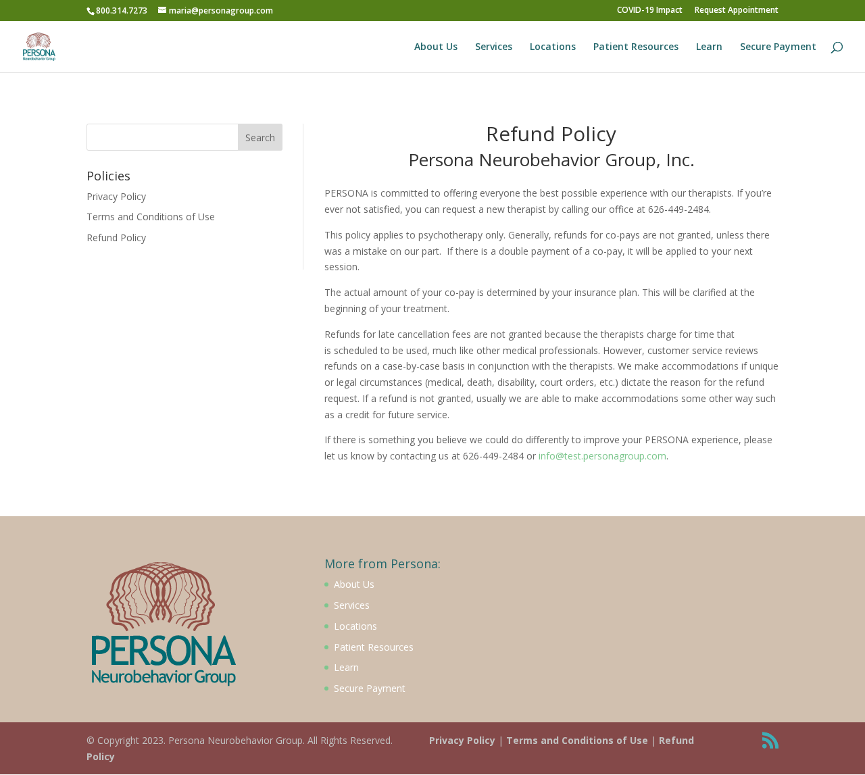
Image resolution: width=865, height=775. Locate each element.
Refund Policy (116, 237)
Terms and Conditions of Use (150, 216)
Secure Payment (778, 47)
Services (493, 47)
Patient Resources (635, 47)
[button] (836, 19)
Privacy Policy (116, 196)
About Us (436, 47)
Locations (553, 47)
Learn (709, 47)
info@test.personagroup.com (602, 455)
